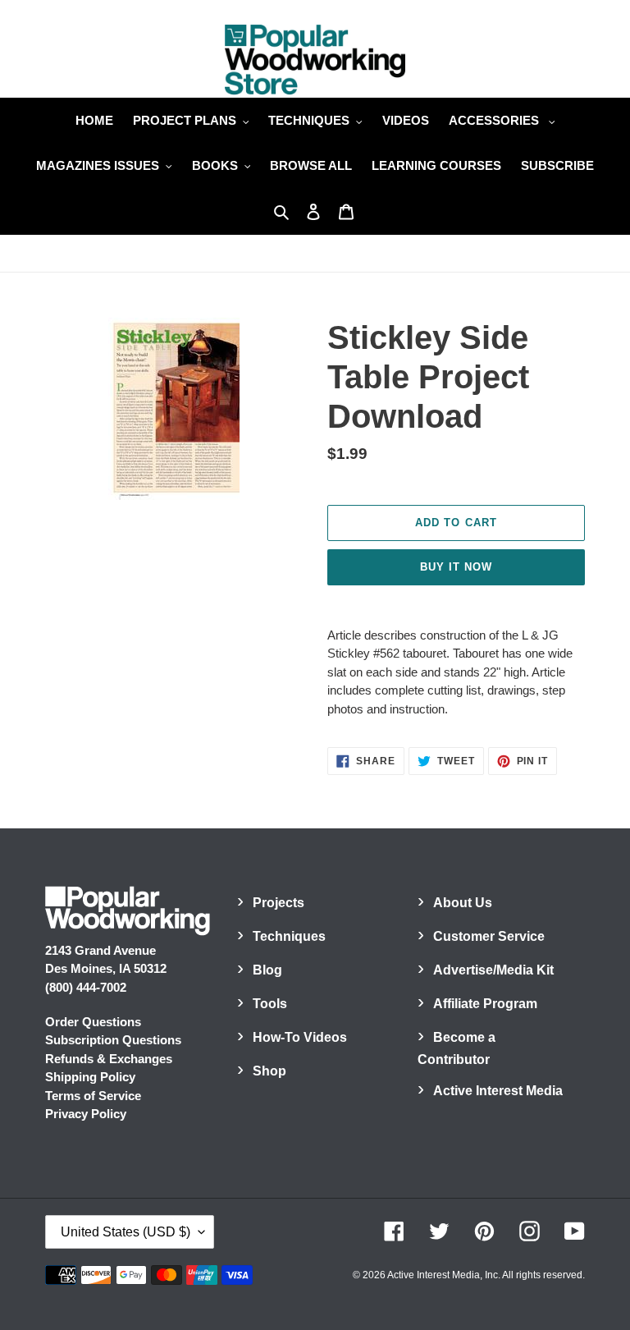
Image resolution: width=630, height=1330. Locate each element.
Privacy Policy (85, 1114)
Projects (278, 903)
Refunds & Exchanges (108, 1059)
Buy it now (456, 567)
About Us (462, 903)
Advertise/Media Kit (493, 970)
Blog (267, 970)
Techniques (289, 936)
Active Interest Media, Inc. (443, 1275)
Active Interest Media (498, 1091)
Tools (270, 1004)
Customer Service (489, 936)
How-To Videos (300, 1037)
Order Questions (93, 1022)
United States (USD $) (125, 1232)
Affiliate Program (485, 1004)
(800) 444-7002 (85, 987)
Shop (269, 1071)
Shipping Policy (90, 1077)
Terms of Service (93, 1096)
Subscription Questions (113, 1040)
